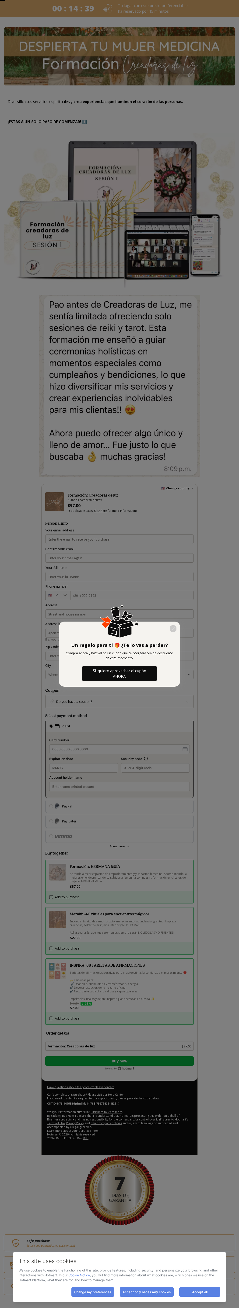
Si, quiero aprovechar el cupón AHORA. (119, 673)
